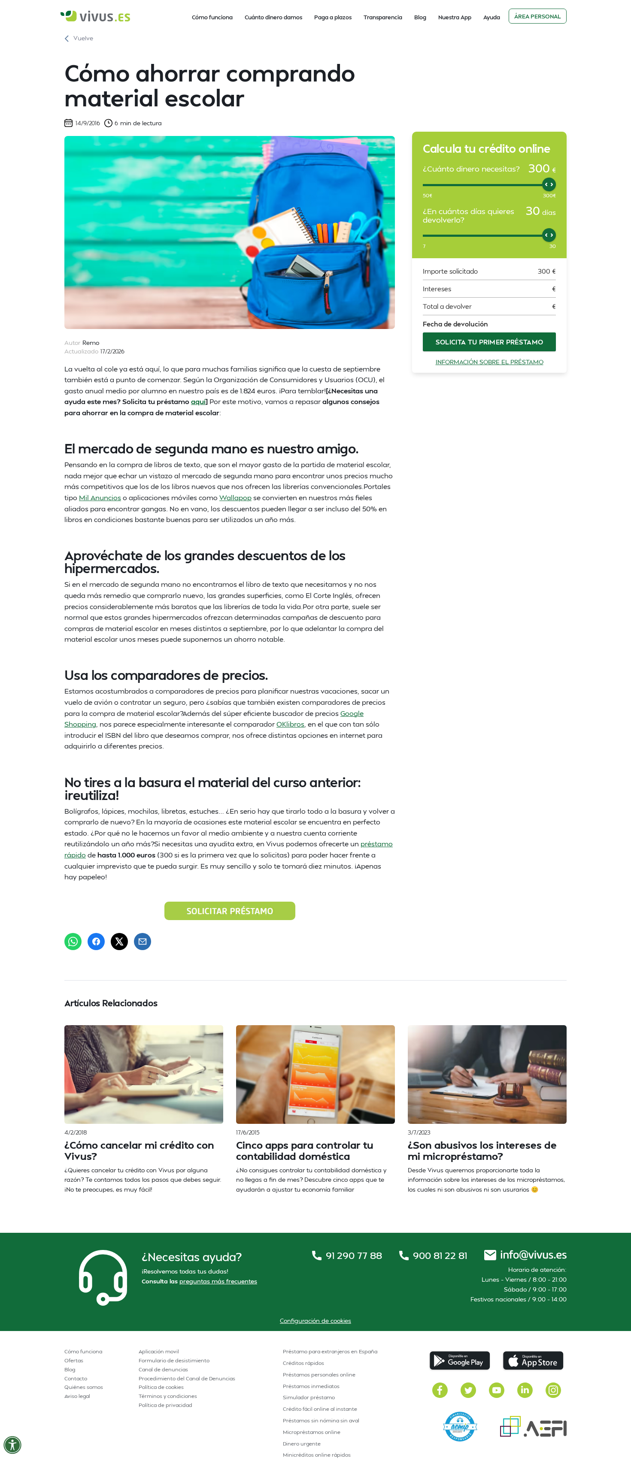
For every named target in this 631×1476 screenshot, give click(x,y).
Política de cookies (161, 1387)
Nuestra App (454, 17)
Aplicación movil (159, 1351)
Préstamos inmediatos (311, 1386)
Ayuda (491, 17)
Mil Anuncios (100, 497)
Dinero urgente (302, 1443)
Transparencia (383, 17)
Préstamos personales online (319, 1374)
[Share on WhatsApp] (73, 941)
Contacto (75, 1378)
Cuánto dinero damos (273, 17)
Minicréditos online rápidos (317, 1455)
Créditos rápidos (303, 1363)
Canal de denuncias (163, 1369)
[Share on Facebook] (96, 941)
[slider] (549, 184)
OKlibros (290, 723)
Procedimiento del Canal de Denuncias (187, 1378)
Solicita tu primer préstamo (489, 342)
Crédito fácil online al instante (320, 1409)
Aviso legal (77, 1396)
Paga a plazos (333, 17)
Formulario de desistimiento (174, 1360)
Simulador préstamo (309, 1397)
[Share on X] (119, 941)
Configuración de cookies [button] (315, 1320)
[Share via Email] (142, 941)
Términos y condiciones (168, 1396)
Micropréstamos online (311, 1432)
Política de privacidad (165, 1405)
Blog (420, 17)
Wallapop (235, 497)
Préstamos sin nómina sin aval (321, 1420)
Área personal (537, 16)
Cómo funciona (212, 17)
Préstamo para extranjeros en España (330, 1351)
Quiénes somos (83, 1387)
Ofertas (73, 1360)
